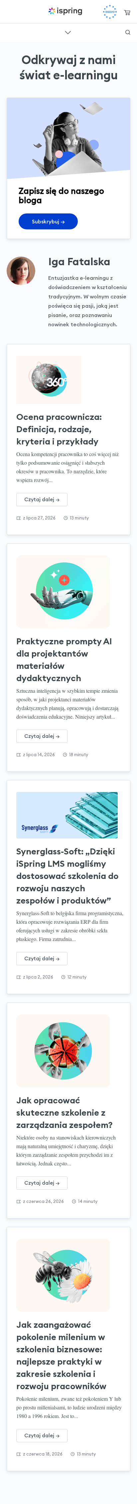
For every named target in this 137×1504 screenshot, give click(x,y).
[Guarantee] (110, 12)
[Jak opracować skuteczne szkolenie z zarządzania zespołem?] (67, 1050)
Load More (68, 1488)
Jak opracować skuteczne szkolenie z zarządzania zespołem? (64, 1112)
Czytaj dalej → (42, 499)
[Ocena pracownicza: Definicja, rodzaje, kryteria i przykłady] (67, 380)
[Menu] (3, 9)
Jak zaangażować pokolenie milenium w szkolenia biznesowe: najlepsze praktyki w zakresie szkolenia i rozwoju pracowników (61, 1355)
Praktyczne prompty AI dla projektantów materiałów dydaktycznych (64, 659)
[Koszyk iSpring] (127, 12)
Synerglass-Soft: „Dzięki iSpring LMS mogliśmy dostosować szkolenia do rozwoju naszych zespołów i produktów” (67, 876)
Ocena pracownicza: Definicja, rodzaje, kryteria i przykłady (59, 429)
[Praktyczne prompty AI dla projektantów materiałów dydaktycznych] (67, 591)
